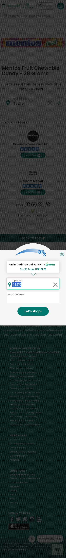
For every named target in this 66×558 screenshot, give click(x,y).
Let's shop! (33, 311)
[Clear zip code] (55, 283)
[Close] (62, 254)
